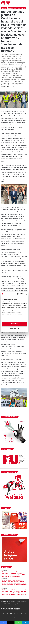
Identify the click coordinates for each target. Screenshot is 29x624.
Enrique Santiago (12, 8)
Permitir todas (14, 323)
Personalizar (13, 328)
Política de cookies (11, 601)
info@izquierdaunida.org (17, 603)
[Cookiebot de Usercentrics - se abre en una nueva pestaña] (17, 294)
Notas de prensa (21, 8)
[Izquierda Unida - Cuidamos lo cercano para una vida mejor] (5, 3)
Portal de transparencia (21, 601)
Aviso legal (3, 601)
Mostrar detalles (20, 319)
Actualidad (4, 8)
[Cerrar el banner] (26, 294)
